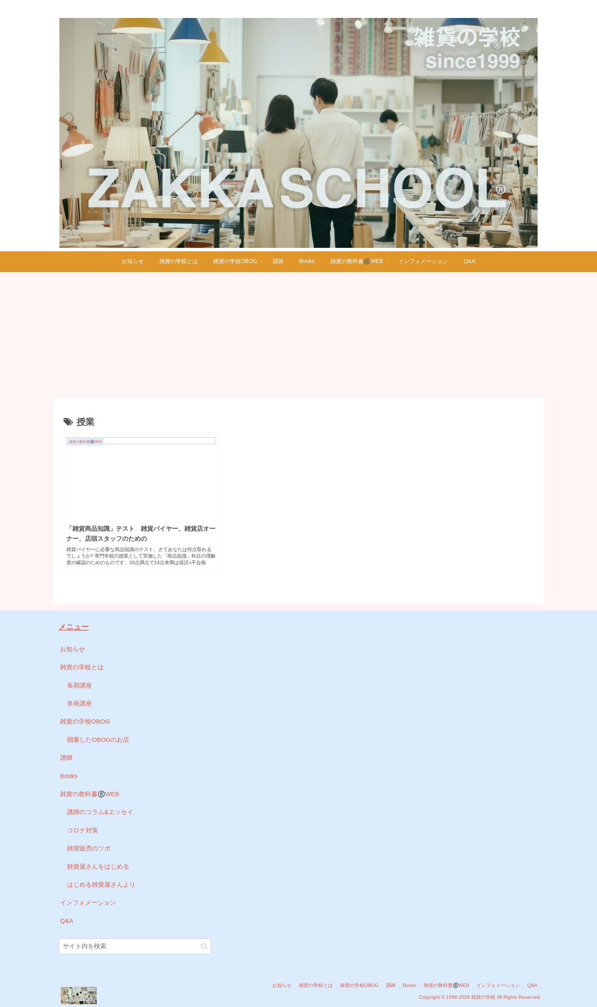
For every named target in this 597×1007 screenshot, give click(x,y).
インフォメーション (88, 902)
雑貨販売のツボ (89, 848)
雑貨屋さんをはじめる (98, 866)
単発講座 (79, 703)
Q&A (66, 920)
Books (68, 776)
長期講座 (79, 685)
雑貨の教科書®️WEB (89, 794)
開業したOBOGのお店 (98, 739)
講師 (66, 757)
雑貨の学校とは (82, 667)
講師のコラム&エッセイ (100, 812)
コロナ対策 (82, 830)
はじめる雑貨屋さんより (101, 884)
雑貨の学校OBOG (85, 721)
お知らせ (72, 649)
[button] (204, 946)
